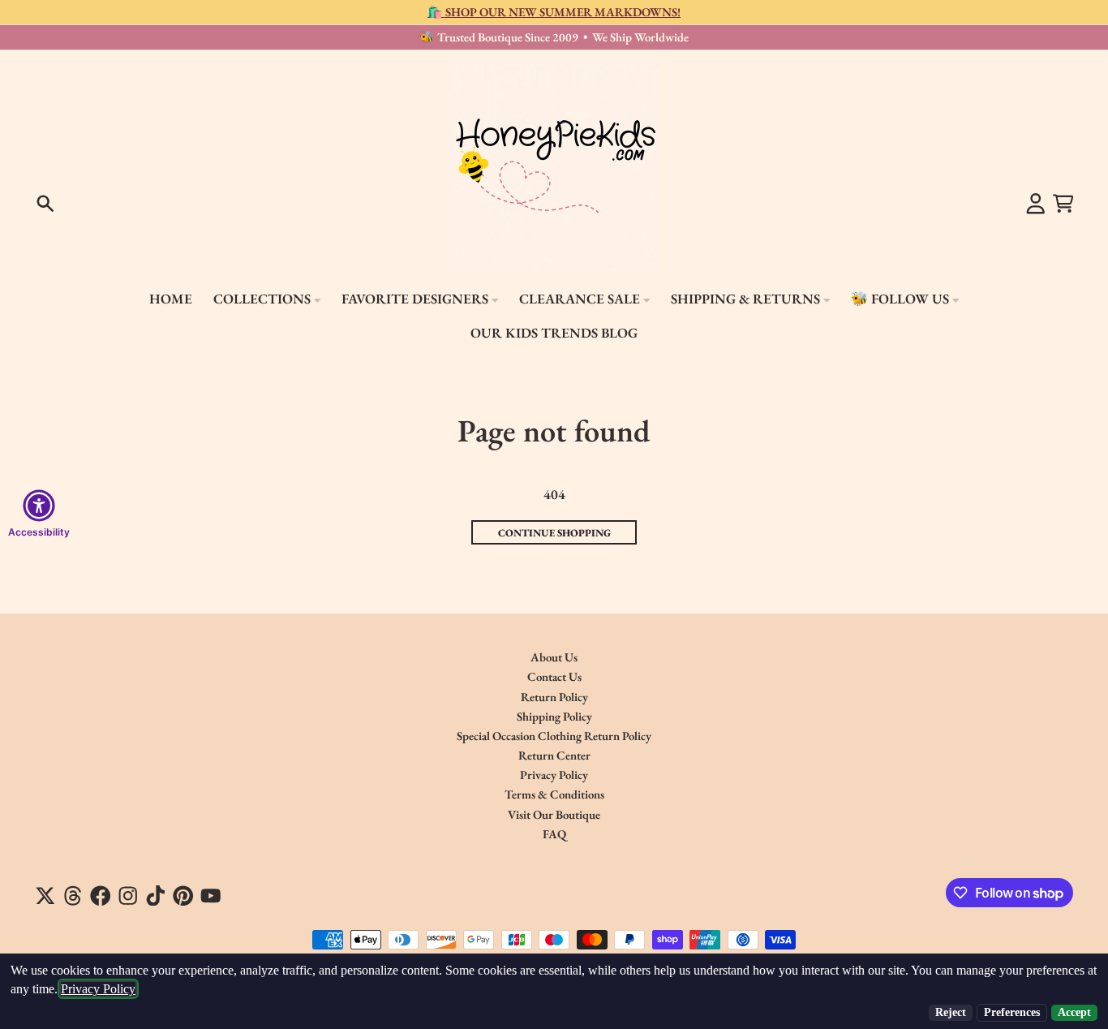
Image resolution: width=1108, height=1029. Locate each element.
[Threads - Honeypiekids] (73, 895)
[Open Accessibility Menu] (39, 505)
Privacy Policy (98, 989)
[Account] (1035, 203)
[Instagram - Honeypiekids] (128, 895)
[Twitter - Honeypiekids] (45, 895)
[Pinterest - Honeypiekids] (183, 895)
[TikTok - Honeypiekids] (155, 895)
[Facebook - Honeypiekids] (100, 895)
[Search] (45, 203)
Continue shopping (554, 533)
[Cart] (1063, 203)
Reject (950, 1012)
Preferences (1012, 1012)
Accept (1074, 1012)
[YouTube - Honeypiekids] (210, 895)
